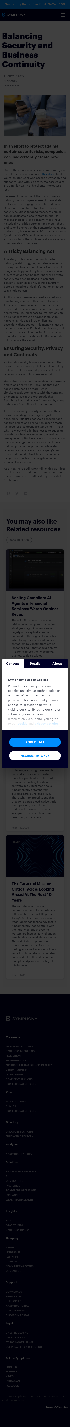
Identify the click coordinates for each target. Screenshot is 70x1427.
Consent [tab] (12, 663)
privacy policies (47, 723)
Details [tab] (35, 663)
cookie (23, 723)
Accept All (35, 742)
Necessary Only (35, 755)
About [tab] (57, 663)
